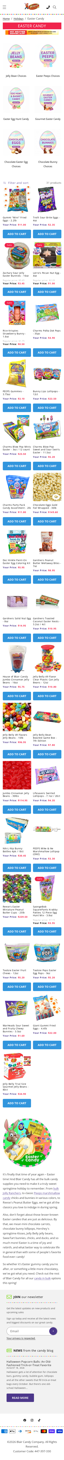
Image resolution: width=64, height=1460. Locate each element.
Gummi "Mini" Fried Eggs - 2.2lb (15, 219)
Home (6, 18)
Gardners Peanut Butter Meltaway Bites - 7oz (47, 563)
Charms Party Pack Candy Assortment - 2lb (17, 506)
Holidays (18, 18)
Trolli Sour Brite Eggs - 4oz (46, 219)
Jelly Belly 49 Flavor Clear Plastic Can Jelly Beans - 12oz (46, 679)
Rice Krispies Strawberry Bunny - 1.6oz (14, 333)
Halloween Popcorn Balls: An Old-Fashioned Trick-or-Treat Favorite (29, 1363)
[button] (4, 7)
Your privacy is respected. (21, 1338)
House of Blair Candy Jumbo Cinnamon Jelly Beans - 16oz (16, 679)
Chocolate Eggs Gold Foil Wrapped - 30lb (45, 506)
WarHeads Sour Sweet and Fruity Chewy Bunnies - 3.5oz (16, 1028)
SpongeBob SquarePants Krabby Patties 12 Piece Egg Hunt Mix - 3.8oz (45, 911)
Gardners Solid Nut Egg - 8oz (17, 620)
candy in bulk (42, 1278)
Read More (20, 1398)
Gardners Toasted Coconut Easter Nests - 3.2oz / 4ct (46, 621)
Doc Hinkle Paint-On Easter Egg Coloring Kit (16, 562)
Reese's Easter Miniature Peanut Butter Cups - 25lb (14, 909)
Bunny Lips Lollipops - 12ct (46, 393)
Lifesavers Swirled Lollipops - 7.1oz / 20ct (46, 795)
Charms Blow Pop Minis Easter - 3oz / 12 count (17, 448)
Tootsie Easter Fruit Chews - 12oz (14, 972)
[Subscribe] (53, 1331)
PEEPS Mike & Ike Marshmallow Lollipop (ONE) (46, 851)
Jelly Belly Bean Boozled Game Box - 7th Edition (45, 737)
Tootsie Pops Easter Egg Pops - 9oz (44, 972)
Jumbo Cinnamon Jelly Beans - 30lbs (16, 795)
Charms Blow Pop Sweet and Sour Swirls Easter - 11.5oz (46, 449)
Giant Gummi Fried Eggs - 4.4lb (44, 1027)
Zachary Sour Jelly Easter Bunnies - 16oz (16, 274)
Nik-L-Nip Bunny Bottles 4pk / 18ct (13, 850)
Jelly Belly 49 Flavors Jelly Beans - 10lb (15, 736)
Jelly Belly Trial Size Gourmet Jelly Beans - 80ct (16, 1086)
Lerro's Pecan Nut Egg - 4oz (47, 274)
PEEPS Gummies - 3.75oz (13, 393)
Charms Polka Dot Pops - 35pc (47, 332)
